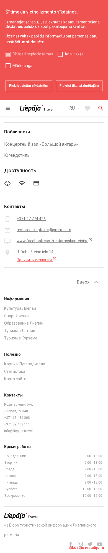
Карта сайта (15, 379)
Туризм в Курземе (20, 338)
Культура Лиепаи (20, 308)
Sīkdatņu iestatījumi (86, 547)
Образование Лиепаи (23, 323)
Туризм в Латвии (19, 330)
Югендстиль (17, 155)
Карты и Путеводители (24, 364)
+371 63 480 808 (17, 418)
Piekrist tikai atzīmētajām (79, 86)
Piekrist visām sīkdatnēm (28, 86)
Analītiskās (74, 54)
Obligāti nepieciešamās (32, 54)
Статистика (14, 371)
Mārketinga (22, 65)
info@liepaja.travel (18, 431)
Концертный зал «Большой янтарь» (41, 144)
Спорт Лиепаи (17, 316)
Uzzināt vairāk (18, 36)
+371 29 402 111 (17, 424)
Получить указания (36, 259)
